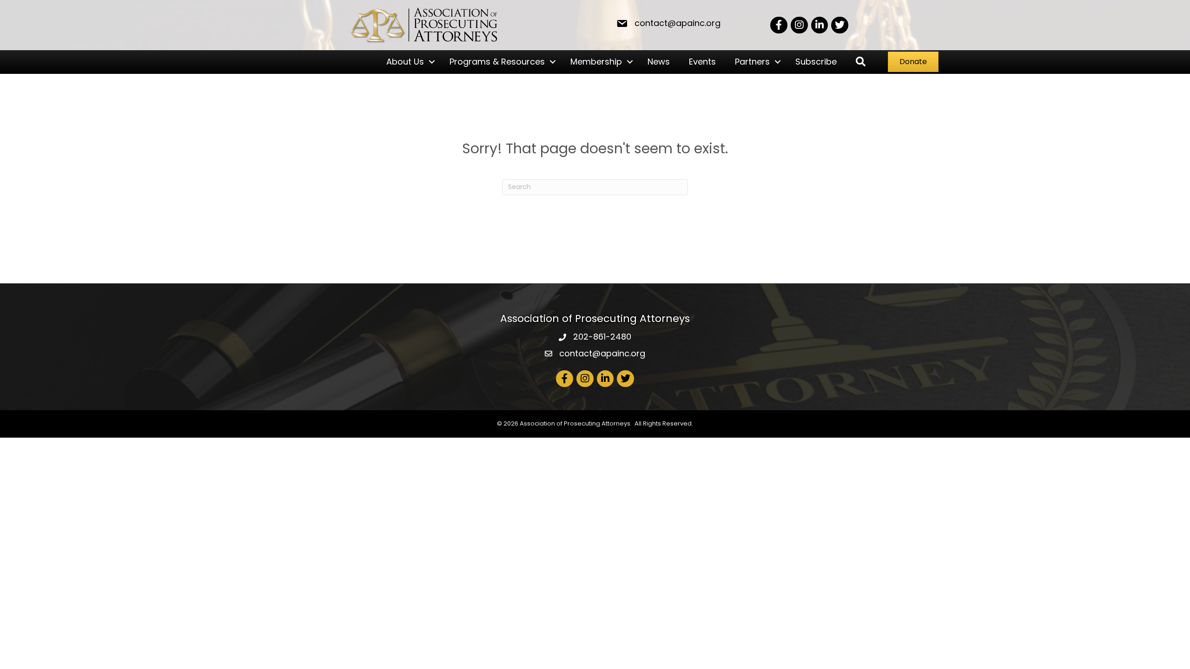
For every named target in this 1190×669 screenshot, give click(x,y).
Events (702, 61)
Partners (752, 61)
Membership (596, 61)
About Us (405, 61)
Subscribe (816, 61)
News (659, 61)
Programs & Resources (497, 61)
